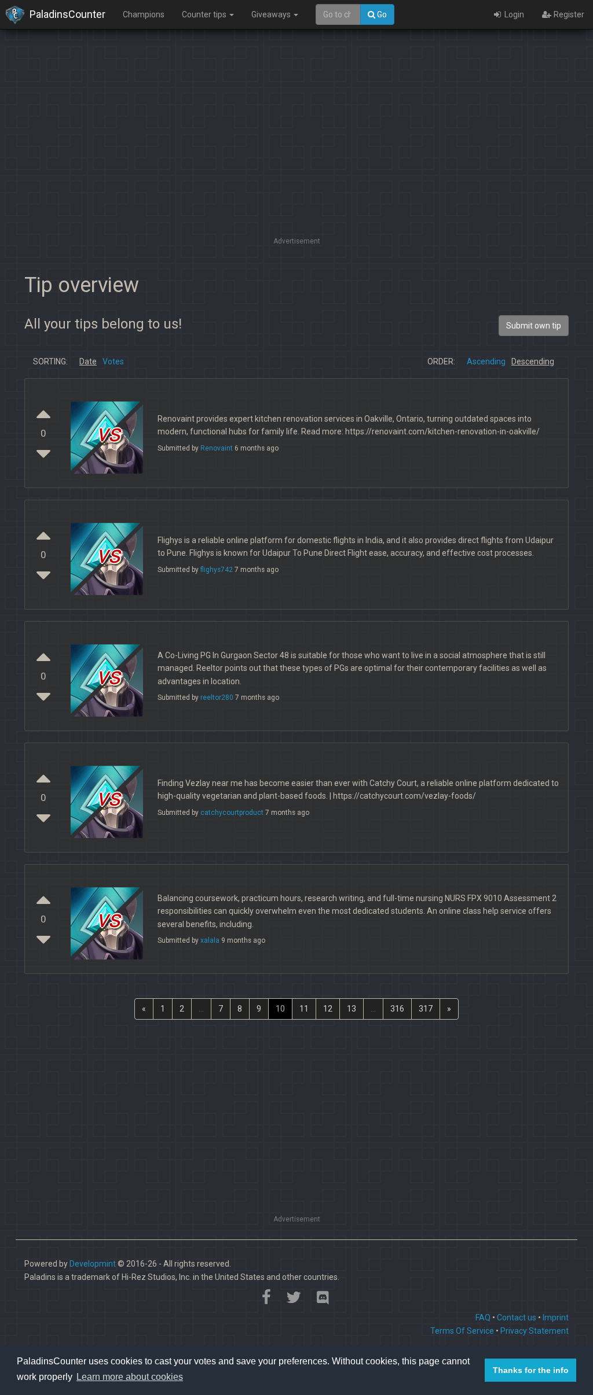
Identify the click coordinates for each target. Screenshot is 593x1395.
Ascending (486, 361)
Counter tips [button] (205, 14)
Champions (143, 14)
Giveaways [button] (271, 14)
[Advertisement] (296, 153)
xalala (209, 940)
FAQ (482, 1317)
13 (351, 1008)
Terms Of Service (462, 1330)
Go (381, 14)
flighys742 (216, 570)
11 (304, 1008)
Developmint (92, 1263)
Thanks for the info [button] (531, 1370)
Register (568, 14)
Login (513, 14)
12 (327, 1008)
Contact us (516, 1317)
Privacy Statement (534, 1330)
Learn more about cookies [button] (129, 1377)
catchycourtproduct (231, 813)
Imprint (556, 1317)
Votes (113, 361)
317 (426, 1008)
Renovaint (216, 448)
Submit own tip (533, 325)
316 (397, 1008)
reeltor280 (216, 697)
